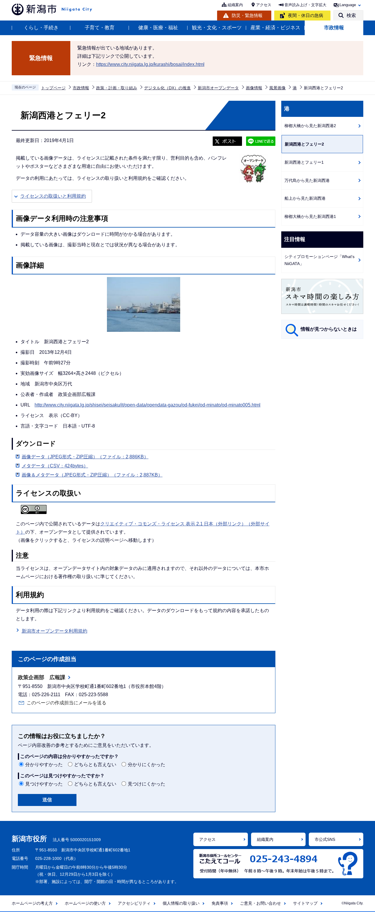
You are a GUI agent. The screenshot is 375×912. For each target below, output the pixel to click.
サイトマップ (305, 903)
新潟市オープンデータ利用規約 (54, 631)
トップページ (53, 88)
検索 (351, 15)
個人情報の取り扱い (181, 903)
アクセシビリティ (134, 903)
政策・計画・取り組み (116, 88)
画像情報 (254, 88)
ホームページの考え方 (32, 903)
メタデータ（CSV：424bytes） (55, 465)
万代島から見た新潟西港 (307, 180)
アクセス (263, 5)
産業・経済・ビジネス (275, 27)
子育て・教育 (100, 27)
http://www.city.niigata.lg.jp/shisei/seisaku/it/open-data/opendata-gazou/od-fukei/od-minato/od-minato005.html (147, 404)
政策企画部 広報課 (41, 677)
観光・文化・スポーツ (217, 27)
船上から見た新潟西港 (304, 198)
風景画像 (277, 88)
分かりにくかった (146, 764)
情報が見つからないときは (329, 329)
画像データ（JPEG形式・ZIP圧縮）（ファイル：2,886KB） (85, 456)
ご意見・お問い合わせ (260, 903)
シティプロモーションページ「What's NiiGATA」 (319, 260)
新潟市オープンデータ (218, 88)
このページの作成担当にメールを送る (66, 702)
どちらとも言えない (95, 764)
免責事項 (220, 903)
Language (348, 5)
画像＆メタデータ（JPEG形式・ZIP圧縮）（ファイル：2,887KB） (92, 474)
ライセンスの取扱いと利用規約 (53, 196)
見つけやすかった (44, 783)
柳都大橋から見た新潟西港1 (310, 216)
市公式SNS (325, 839)
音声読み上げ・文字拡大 (305, 5)
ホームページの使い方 (85, 903)
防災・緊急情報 (247, 15)
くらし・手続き (41, 27)
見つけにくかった (146, 783)
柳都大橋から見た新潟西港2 (310, 125)
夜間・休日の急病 (305, 15)
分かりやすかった (44, 764)
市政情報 (334, 27)
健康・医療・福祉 (158, 27)
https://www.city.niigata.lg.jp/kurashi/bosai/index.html (150, 64)
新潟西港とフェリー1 (304, 162)
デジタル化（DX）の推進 (167, 88)
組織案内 (235, 5)
